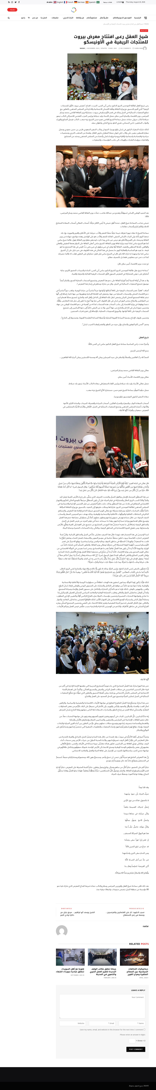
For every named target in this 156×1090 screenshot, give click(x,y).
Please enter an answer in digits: (132, 1035)
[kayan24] (74, 9)
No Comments (126, 48)
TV (28, 17)
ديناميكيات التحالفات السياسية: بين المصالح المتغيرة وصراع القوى (137, 972)
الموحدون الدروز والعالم (122, 17)
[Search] (8, 18)
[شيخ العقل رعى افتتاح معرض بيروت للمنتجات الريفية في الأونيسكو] (102, 76)
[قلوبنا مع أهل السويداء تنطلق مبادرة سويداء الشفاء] (70, 957)
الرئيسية (137, 17)
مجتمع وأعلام (92, 17)
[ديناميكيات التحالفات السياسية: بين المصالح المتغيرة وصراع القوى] (134, 957)
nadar (82, 48)
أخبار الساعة (144, 30)
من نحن (35, 17)
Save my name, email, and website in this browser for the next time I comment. (111, 1030)
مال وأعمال (104, 17)
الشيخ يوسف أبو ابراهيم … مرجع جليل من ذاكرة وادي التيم (77, 914)
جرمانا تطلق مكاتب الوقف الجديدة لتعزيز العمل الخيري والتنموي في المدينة (103, 972)
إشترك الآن (12, 9)
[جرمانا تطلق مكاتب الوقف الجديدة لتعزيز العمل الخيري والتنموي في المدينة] (102, 957)
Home (147, 24)
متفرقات (55, 17)
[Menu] (145, 18)
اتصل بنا (44, 17)
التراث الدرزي (68, 17)
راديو (23, 17)
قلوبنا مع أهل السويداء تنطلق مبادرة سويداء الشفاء (70, 970)
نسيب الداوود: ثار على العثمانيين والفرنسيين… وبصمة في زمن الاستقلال (125, 914)
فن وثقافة (80, 17)
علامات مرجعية (107, 2)
